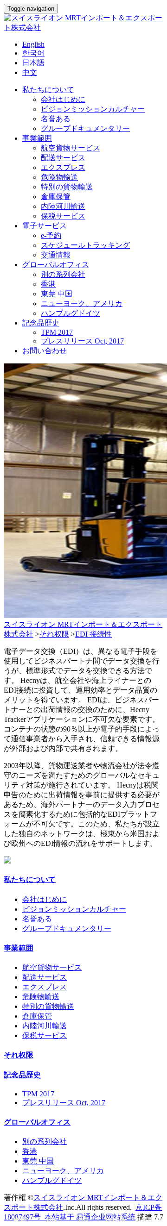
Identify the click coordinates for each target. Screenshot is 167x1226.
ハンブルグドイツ (70, 313)
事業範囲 (37, 138)
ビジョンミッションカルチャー (93, 109)
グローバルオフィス (55, 265)
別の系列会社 (63, 274)
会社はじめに (63, 99)
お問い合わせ (44, 351)
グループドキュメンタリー (85, 128)
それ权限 (54, 634)
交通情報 (56, 255)
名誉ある (56, 119)
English (33, 44)
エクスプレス (63, 167)
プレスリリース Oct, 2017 (82, 341)
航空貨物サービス (70, 148)
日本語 (33, 63)
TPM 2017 (57, 332)
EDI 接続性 (93, 634)
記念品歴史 (40, 323)
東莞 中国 (56, 294)
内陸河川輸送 (63, 206)
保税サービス (63, 216)
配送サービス (63, 158)
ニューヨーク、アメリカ (81, 303)
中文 (29, 72)
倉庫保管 (56, 196)
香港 (48, 284)
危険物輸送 (59, 177)
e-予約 (51, 235)
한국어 (33, 53)
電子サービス (44, 226)
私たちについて (48, 90)
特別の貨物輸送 (67, 187)
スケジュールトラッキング (85, 245)
